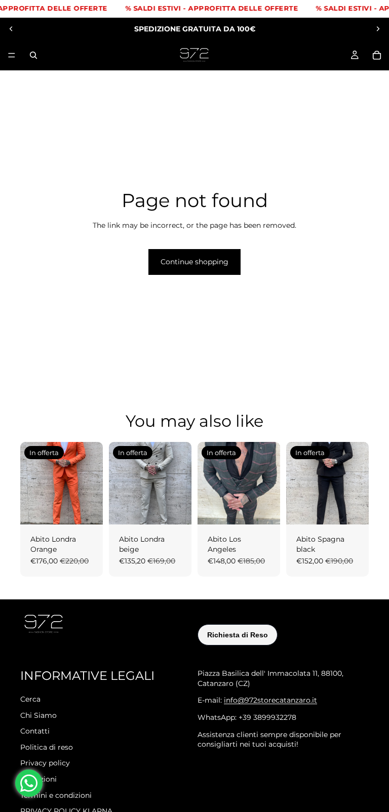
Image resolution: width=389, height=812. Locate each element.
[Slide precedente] (11, 29)
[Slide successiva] (378, 29)
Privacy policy (45, 762)
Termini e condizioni (56, 794)
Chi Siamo (38, 714)
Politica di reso (46, 746)
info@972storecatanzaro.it (270, 700)
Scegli (95, 508)
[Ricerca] (33, 55)
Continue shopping (194, 261)
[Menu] (11, 55)
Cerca (30, 699)
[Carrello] (377, 55)
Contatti (35, 731)
